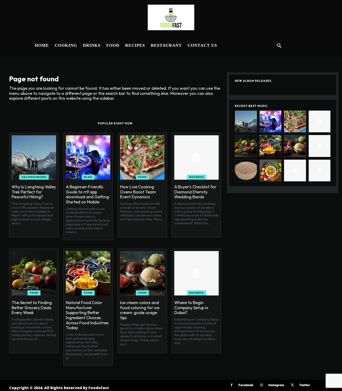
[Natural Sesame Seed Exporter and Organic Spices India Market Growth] (246, 171)
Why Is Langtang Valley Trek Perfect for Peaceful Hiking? (34, 191)
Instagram (276, 385)
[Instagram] (262, 385)
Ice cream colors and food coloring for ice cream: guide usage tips (139, 310)
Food (142, 177)
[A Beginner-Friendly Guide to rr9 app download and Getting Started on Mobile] (88, 157)
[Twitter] (292, 385)
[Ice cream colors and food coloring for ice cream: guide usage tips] (142, 273)
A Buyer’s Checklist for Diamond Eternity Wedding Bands (195, 191)
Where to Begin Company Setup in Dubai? (191, 307)
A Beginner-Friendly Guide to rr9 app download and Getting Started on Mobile (87, 194)
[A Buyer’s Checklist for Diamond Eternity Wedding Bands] (196, 157)
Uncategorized (33, 177)
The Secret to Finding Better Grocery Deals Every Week (32, 307)
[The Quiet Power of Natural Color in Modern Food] (271, 171)
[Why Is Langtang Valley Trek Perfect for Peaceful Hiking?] (34, 157)
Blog (88, 177)
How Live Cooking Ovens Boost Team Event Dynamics (138, 191)
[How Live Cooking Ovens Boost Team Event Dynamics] (142, 157)
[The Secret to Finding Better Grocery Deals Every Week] (34, 273)
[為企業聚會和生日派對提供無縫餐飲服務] (295, 171)
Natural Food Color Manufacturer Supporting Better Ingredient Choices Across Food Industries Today (87, 315)
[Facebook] (232, 385)
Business (196, 177)
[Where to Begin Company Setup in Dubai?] (196, 273)
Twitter (304, 385)
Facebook (245, 385)
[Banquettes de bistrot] (320, 171)
